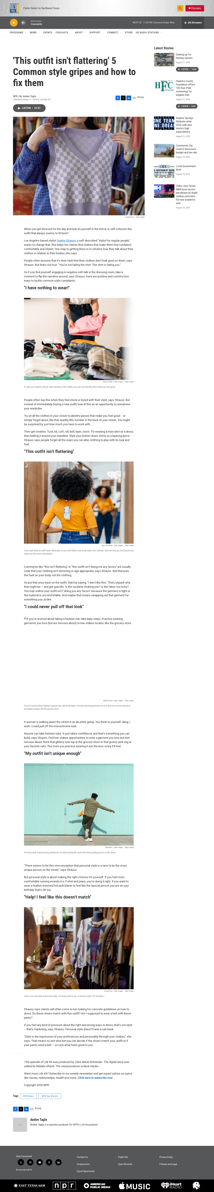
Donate (196, 8)
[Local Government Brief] (164, 171)
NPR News (28, 1096)
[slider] (28, 22)
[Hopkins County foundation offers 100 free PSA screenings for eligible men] (164, 86)
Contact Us (82, 1157)
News (33, 32)
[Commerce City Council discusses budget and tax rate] (164, 150)
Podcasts (62, 32)
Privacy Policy (166, 1157)
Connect (112, 32)
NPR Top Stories (50, 1096)
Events (47, 32)
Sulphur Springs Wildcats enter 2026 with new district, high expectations (184, 125)
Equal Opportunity (86, 1171)
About (79, 32)
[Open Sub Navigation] (25, 32)
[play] (13, 23)
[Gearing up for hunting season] (164, 59)
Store (129, 32)
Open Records (125, 1164)
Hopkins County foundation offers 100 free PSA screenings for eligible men (185, 88)
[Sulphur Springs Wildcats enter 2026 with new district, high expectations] (164, 123)
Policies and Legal (168, 1164)
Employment (83, 1164)
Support (94, 32)
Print (140, 97)
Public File (123, 1157)
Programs (16, 32)
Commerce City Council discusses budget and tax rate (186, 149)
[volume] (23, 22)
